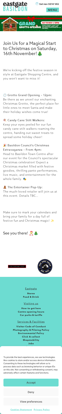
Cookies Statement (21, 409)
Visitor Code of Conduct (31, 326)
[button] (57, 350)
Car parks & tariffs (31, 315)
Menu (52, 10)
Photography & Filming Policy (31, 329)
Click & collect (31, 336)
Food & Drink (31, 296)
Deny (31, 392)
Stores (31, 293)
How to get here (31, 308)
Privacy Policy (42, 409)
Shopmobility (31, 339)
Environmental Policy (31, 333)
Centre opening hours (31, 311)
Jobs (31, 343)
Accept (31, 382)
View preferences (31, 401)
